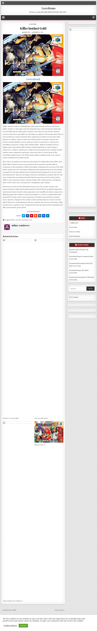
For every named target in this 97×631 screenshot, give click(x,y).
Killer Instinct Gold (33, 28)
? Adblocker (73, 223)
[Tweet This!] (23, 215)
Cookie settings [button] (10, 626)
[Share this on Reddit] (35, 215)
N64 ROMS (33, 24)
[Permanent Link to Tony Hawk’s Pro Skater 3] (17, 510)
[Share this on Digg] (43, 215)
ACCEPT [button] (23, 626)
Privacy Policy (74, 232)
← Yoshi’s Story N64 (8, 610)
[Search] (93, 17)
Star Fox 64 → (60, 610)
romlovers (27, 32)
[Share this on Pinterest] (31, 215)
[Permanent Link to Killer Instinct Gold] (33, 55)
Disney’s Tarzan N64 (11, 418)
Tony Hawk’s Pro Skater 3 (13, 601)
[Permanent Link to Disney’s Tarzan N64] (17, 327)
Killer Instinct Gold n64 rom (21, 220)
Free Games (73, 297)
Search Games (74, 236)
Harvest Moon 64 (41, 418)
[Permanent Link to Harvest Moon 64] (48, 327)
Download (33, 79)
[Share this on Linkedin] (47, 215)
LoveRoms (48, 8)
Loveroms (73, 227)
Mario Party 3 (39, 445)
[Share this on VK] (39, 215)
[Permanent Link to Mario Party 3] (48, 432)
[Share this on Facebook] (27, 215)
